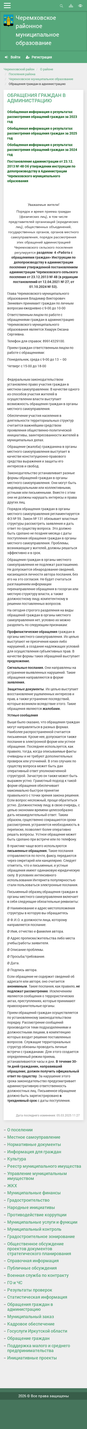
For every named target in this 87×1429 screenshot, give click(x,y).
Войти (15, 57)
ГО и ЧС (14, 1282)
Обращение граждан (28, 1338)
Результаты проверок (29, 1290)
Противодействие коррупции (36, 1215)
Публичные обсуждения (32, 1268)
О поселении (20, 1130)
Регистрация (41, 57)
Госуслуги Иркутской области (37, 1331)
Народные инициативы (31, 1207)
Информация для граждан (34, 1152)
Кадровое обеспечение (31, 1324)
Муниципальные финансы (34, 1193)
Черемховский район (19, 69)
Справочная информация (33, 1260)
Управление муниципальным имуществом (37, 1175)
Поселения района (22, 74)
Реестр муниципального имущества (44, 1166)
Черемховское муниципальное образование (41, 79)
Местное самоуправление (33, 1137)
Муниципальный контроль (34, 1229)
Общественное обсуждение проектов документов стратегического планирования (39, 1248)
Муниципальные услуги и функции (42, 1222)
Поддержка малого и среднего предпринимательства (38, 1348)
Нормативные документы (34, 1144)
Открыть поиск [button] (61, 8)
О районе (46, 69)
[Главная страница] (8, 21)
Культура (16, 1159)
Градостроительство (28, 1200)
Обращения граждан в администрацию (30, 1306)
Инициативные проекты (32, 1358)
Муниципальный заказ (30, 1316)
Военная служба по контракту (38, 1275)
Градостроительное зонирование (41, 1236)
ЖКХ (12, 1185)
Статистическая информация (37, 1297)
